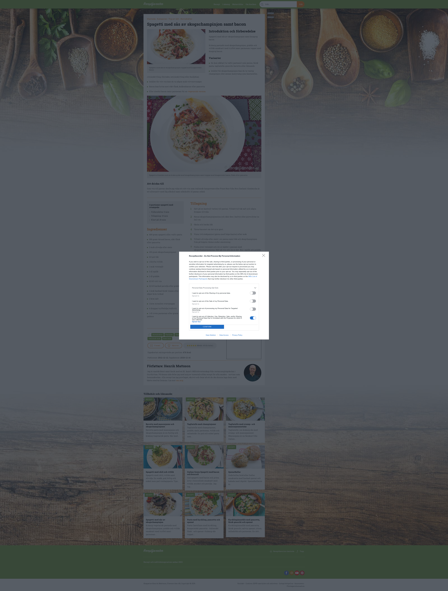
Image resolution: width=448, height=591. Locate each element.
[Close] (264, 256)
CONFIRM (207, 327)
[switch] (253, 293)
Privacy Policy (237, 335)
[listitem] (224, 288)
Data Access (224, 335)
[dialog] (224, 295)
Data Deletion (211, 335)
